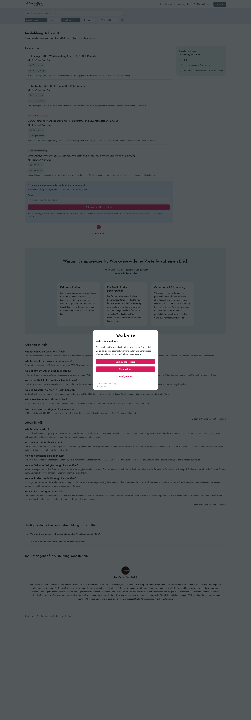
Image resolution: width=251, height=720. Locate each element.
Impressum (101, 386)
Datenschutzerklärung (106, 383)
